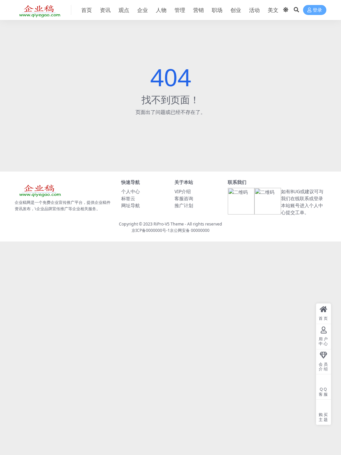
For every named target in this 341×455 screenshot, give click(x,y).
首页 (86, 10)
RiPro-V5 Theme (169, 224)
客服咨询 (183, 198)
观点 (124, 10)
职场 (217, 10)
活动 (254, 10)
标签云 (128, 198)
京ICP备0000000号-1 (151, 230)
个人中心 (130, 191)
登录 (317, 10)
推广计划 (183, 205)
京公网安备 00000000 (189, 230)
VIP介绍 (182, 191)
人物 (161, 10)
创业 (235, 10)
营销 (198, 10)
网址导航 (130, 205)
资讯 (105, 10)
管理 (179, 10)
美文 (273, 10)
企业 (142, 10)
